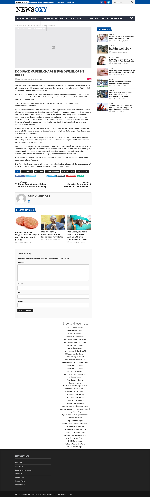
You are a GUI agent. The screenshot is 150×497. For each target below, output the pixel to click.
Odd (72, 18)
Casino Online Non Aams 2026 (75, 435)
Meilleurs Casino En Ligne (75, 432)
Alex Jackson (27, 171)
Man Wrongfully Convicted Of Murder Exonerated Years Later (52, 234)
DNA (36, 171)
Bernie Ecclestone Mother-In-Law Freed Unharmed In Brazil (121, 38)
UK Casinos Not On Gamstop (75, 339)
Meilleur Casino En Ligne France (75, 386)
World (104, 18)
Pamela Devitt (82, 171)
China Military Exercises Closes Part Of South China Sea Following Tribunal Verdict (120, 95)
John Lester (20, 242)
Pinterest (72, 176)
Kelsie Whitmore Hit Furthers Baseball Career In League (120, 82)
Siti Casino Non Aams (75, 345)
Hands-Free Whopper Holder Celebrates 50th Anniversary (32, 184)
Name (20, 283)
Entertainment (50, 18)
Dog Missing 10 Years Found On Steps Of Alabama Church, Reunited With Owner (77, 235)
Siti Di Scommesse (75, 441)
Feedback (18, 474)
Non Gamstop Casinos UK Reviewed (75, 363)
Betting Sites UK (98, 23)
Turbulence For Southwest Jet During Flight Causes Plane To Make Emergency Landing (120, 107)
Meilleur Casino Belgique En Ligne (75, 406)
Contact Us (116, 18)
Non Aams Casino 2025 (75, 336)
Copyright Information (28, 23)
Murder (65, 171)
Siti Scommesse (75, 377)
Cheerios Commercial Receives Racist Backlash (76, 184)
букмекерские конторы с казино (75, 415)
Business (35, 18)
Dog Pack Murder (52, 171)
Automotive (22, 18)
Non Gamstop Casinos (52, 23)
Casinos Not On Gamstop (75, 328)
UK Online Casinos (75, 348)
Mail (81, 176)
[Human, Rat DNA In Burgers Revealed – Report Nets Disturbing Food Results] (27, 222)
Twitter (32, 176)
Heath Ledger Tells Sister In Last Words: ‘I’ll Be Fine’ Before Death (121, 60)
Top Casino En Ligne (75, 421)
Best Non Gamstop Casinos (75, 360)
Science (112, 68)
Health (63, 18)
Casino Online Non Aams (75, 403)
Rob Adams (73, 242)
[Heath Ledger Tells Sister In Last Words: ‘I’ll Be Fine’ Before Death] (102, 60)
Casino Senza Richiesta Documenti (75, 424)
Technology (92, 18)
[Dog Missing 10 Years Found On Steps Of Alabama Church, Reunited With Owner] (79, 222)
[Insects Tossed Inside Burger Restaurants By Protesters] (102, 49)
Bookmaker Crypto (75, 418)
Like (90, 79)
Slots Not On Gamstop (75, 371)
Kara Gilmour (47, 239)
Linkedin (51, 176)
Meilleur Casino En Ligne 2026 (75, 429)
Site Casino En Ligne (75, 447)
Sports (80, 18)
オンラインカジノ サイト (75, 438)
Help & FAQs (19, 477)
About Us (18, 463)
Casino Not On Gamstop (75, 395)
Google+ (41, 176)
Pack (72, 171)
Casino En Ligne (75, 383)
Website (20, 301)
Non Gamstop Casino (75, 380)
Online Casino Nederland (121, 23)
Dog (41, 171)
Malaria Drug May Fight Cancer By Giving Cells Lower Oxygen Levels (122, 71)
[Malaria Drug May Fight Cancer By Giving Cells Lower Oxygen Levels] (102, 72)
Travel (111, 103)
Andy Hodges (20, 79)
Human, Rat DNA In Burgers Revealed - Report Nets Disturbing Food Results (27, 236)
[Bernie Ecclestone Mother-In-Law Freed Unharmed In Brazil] (102, 38)
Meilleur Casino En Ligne (75, 426)
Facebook (21, 176)
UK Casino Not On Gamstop (75, 354)
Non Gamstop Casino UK (75, 357)
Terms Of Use (20, 485)
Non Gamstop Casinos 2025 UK (31, 29)
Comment (21, 262)
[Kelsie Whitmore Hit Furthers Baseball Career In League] (102, 83)
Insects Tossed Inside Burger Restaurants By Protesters (37, 2)
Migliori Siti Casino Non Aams (75, 374)
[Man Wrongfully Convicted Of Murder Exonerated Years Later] (53, 222)
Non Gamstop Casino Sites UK (75, 351)
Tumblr (61, 176)
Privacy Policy (20, 481)
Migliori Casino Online (75, 334)
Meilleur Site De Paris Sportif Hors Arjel (75, 409)
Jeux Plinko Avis (75, 412)
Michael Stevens (116, 63)
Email (20, 292)
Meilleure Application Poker (75, 444)
